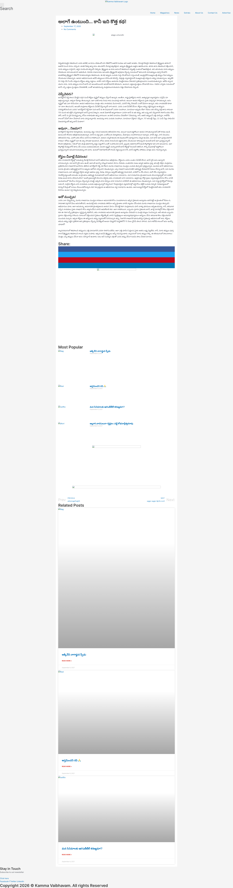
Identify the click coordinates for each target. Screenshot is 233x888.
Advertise (226, 13)
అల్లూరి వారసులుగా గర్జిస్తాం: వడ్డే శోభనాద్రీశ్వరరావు (111, 423)
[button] (116, 249)
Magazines (164, 13)
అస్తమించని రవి (97, 386)
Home (152, 13)
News (176, 13)
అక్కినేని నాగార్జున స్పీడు (100, 351)
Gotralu (187, 13)
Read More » (67, 661)
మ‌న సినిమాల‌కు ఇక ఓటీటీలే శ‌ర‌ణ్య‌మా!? (107, 407)
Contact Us (212, 13)
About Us (199, 13)
